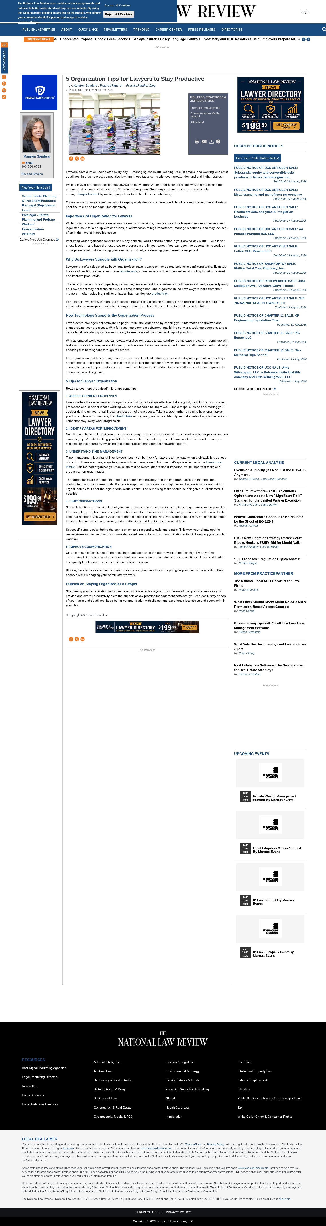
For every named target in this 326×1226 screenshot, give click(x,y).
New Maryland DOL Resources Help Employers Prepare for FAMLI (251, 39)
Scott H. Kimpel (248, 563)
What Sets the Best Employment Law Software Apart (270, 646)
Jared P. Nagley (248, 546)
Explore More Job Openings (37, 239)
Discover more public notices (253, 388)
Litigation (244, 1089)
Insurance (244, 1062)
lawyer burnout (88, 194)
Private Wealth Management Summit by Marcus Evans (274, 798)
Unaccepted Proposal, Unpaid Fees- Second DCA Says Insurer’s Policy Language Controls (127, 39)
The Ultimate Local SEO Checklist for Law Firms (266, 583)
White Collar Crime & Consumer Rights (265, 1116)
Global (170, 1098)
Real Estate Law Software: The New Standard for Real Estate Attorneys (269, 667)
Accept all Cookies (117, 5)
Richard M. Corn (249, 504)
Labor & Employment (252, 1080)
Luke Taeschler (269, 546)
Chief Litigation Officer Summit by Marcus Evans (277, 850)
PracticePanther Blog (141, 85)
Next (309, 39)
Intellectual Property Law (255, 1071)
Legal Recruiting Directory (40, 1077)
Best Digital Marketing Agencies (44, 1068)
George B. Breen (249, 479)
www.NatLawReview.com (156, 1148)
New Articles (4, 61)
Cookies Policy (28, 22)
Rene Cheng (246, 611)
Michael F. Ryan (248, 525)
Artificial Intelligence (108, 1062)
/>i (219, 141)
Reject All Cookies (118, 14)
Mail (205, 141)
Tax (240, 1107)
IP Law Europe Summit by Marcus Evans (273, 953)
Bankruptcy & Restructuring (113, 1080)
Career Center (169, 29)
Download (212, 141)
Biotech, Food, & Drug (109, 1089)
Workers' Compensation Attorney (33, 229)
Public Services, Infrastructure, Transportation (270, 1098)
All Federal (197, 122)
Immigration (174, 1116)
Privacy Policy (215, 1144)
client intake (124, 416)
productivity (159, 293)
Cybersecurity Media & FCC (113, 1116)
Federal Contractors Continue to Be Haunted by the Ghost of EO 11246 (268, 519)
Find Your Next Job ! (35, 187)
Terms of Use (193, 1144)
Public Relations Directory (40, 1104)
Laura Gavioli (269, 504)
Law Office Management (205, 107)
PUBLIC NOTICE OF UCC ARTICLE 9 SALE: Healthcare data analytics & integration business (266, 211)
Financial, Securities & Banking (187, 1089)
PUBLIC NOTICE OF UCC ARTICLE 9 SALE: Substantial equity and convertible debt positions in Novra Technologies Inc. (266, 172)
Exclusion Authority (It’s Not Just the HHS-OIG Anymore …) (270, 472)
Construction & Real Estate (113, 1107)
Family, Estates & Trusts (182, 1080)
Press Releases (33, 1095)
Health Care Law (177, 1107)
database (68, 1148)
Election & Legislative (180, 1062)
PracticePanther (111, 85)
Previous (303, 39)
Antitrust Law (103, 1071)
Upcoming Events (251, 754)
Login (304, 12)
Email (29, 162)
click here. (285, 1199)
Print (198, 141)
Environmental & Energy (183, 1071)
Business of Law (105, 1098)
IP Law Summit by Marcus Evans (273, 902)
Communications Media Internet (205, 115)
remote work (128, 271)
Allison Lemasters (249, 632)
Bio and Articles (32, 174)
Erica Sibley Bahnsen (274, 479)
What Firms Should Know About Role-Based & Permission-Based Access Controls (270, 604)
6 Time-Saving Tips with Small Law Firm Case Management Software (269, 625)
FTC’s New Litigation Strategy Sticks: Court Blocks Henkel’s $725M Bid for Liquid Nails (268, 540)
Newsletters (115, 29)
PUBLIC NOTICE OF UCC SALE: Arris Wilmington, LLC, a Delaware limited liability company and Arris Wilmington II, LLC (267, 372)
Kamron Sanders (37, 156)
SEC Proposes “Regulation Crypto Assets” (267, 559)
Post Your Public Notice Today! (257, 158)
